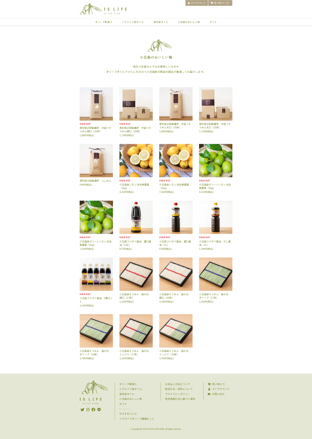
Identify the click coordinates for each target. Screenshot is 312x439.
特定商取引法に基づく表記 (180, 398)
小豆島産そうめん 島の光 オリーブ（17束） (215, 295)
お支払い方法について (177, 384)
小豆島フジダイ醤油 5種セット (96, 298)
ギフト (213, 22)
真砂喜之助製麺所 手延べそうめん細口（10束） (95, 127)
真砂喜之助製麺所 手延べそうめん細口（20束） (135, 127)
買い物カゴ (218, 384)
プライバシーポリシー (177, 394)
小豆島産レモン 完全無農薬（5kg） (174, 184)
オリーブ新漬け (103, 22)
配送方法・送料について (179, 389)
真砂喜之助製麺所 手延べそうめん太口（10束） (175, 125)
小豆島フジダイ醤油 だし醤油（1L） (215, 241)
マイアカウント (221, 389)
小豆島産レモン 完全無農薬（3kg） (134, 184)
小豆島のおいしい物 (189, 22)
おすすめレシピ (128, 413)
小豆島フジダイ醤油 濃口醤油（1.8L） (135, 241)
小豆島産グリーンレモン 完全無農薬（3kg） (215, 184)
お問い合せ (218, 394)
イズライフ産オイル (133, 22)
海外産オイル (161, 22)
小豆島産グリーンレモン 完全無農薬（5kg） (96, 241)
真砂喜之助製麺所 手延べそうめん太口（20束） (215, 125)
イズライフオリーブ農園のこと (136, 418)
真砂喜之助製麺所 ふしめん (95, 180)
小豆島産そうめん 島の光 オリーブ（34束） (95, 352)
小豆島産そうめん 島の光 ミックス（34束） (175, 352)
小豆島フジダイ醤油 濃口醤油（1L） (175, 241)
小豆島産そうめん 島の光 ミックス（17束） (135, 352)
